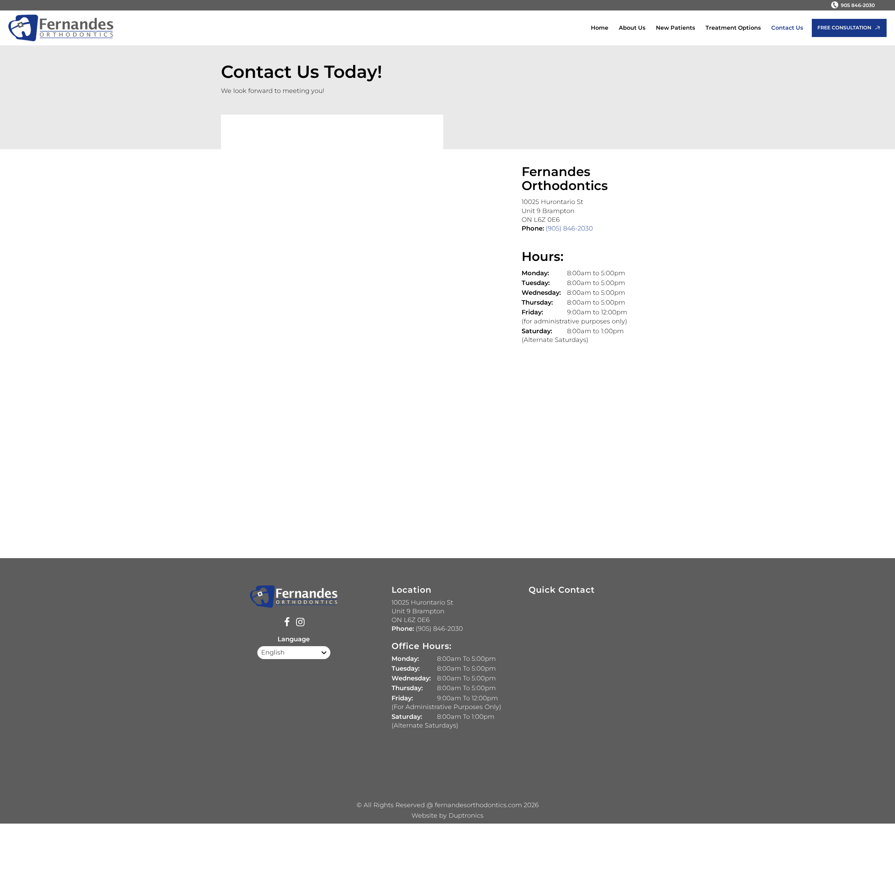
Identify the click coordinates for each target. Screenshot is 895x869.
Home (599, 27)
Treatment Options (733, 27)
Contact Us (787, 27)
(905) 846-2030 (568, 228)
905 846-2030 (858, 5)
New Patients (675, 27)
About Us (632, 27)
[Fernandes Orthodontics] (60, 28)
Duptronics (466, 815)
